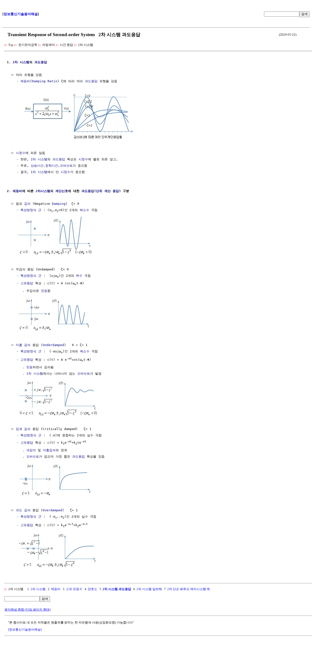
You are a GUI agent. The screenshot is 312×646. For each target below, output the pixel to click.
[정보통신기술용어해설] (25, 629)
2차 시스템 (21, 62)
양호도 (92, 589)
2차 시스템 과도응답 (117, 589)
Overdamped (52, 510)
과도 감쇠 (23, 510)
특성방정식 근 (30, 210)
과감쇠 (31, 450)
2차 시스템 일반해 (149, 589)
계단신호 (61, 191)
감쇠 (27, 203)
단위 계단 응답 (107, 191)
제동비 (25, 81)
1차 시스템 (39, 172)
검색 (304, 14)
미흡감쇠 (49, 450)
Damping (59, 203)
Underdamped (53, 345)
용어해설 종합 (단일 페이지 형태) (27, 609)
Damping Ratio (44, 81)
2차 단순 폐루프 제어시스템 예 (188, 589)
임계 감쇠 (23, 429)
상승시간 (37, 165)
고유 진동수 (74, 589)
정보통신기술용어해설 (21, 14)
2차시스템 (43, 191)
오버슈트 (66, 165)
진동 (44, 291)
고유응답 (26, 283)
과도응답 (40, 62)
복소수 (84, 210)
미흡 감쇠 (23, 345)
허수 (79, 275)
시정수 (20, 153)
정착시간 (51, 165)
